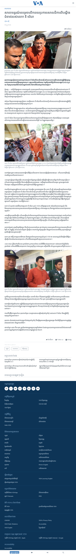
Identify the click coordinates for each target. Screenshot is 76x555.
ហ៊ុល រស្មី (7, 21)
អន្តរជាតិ (7, 439)
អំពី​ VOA (7, 506)
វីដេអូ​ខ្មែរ (7, 400)
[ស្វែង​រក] (63, 552)
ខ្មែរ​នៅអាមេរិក (8, 446)
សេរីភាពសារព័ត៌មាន (44, 457)
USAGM (7, 520)
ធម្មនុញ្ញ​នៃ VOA (9, 510)
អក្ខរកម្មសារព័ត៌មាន (44, 454)
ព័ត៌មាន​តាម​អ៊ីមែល (43, 492)
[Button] (67, 29)
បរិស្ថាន (41, 435)
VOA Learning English (45, 478)
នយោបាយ (8, 8)
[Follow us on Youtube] (15, 388)
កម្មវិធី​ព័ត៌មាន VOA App (11, 492)
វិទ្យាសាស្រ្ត (41, 439)
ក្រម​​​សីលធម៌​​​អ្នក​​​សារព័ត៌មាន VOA (47, 506)
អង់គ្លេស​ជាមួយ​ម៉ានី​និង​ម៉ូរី (11, 478)
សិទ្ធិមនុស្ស (7, 461)
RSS (40, 496)
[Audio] (48, 552)
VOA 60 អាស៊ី (43, 404)
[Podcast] (33, 388)
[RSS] (29, 388)
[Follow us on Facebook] (6, 388)
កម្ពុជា (6, 435)
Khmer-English (43, 464)
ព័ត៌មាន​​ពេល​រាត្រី (9, 421)
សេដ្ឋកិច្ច (7, 457)
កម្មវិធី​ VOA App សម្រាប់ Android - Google (51, 538)
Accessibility (42, 524)
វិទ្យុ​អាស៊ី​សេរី (42, 527)
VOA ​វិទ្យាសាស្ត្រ (43, 400)
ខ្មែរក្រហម (41, 446)
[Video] (32, 552)
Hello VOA (8, 425)
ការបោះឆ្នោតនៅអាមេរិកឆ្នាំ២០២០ (47, 461)
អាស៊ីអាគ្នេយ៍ (8, 450)
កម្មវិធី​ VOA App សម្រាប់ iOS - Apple (15, 538)
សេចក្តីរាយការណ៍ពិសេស (45, 450)
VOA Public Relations (11, 524)
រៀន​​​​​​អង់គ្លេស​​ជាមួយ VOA (11, 482)
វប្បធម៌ (40, 443)
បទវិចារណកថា (43, 468)
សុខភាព (7, 464)
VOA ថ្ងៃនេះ (8, 407)
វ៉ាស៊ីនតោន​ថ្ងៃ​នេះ (9, 404)
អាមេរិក (6, 443)
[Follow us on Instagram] (20, 388)
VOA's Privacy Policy (45, 520)
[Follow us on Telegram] (24, 388)
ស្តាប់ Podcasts (9, 496)
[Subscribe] (38, 388)
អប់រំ (6, 468)
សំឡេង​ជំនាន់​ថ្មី (43, 418)
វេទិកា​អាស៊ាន (42, 421)
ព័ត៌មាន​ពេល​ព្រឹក (9, 418)
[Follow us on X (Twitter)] (11, 388)
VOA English (8, 527)
